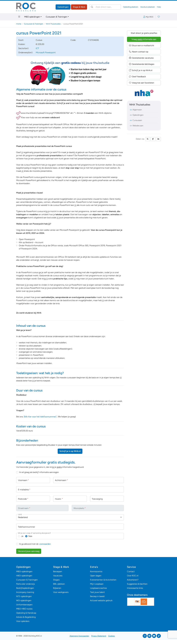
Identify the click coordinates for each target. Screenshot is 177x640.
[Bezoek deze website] (18, 113)
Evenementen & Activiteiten (103, 580)
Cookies (111, 636)
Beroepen (57, 571)
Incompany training (25, 592)
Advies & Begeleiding (26, 617)
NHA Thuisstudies (53, 24)
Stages (56, 580)
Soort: (21, 40)
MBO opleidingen (32, 17)
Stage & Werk (79, 7)
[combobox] (70, 517)
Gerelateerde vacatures (143, 58)
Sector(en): (23, 48)
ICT (37, 48)
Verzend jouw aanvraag (28, 551)
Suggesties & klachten (137, 584)
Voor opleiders (22, 621)
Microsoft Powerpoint (46, 52)
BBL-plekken (59, 584)
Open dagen (95, 575)
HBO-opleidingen (24, 575)
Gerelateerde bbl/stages (143, 64)
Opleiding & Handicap (26, 613)
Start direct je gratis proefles (144, 33)
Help (159, 7)
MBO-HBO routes (24, 609)
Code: (73, 40)
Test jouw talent (97, 592)
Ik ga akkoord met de (35, 544)
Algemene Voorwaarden (79, 636)
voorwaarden (45, 544)
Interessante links (135, 588)
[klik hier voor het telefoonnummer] (40, 416)
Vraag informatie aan (144, 39)
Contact (131, 571)
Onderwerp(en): (25, 52)
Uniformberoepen (24, 604)
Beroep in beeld (97, 596)
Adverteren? (132, 580)
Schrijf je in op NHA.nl (70, 451)
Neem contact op (140, 51)
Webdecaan (137, 125)
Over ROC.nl (132, 575)
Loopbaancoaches (98, 588)
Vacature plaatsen (147, 7)
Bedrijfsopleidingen (25, 588)
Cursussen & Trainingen (56, 17)
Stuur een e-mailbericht (143, 45)
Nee (30, 536)
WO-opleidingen (23, 600)
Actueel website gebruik (101, 600)
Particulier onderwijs (25, 584)
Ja (22, 536)
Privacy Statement (98, 636)
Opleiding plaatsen (130, 7)
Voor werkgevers (60, 592)
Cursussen (137, 120)
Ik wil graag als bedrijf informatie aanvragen (39, 472)
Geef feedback (139, 76)
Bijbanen (57, 588)
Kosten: (21, 44)
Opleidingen (63, 7)
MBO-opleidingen (24, 571)
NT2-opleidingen (24, 596)
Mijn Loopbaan (96, 584)
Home (18, 24)
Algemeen (137, 109)
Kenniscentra (96, 571)
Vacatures (57, 575)
